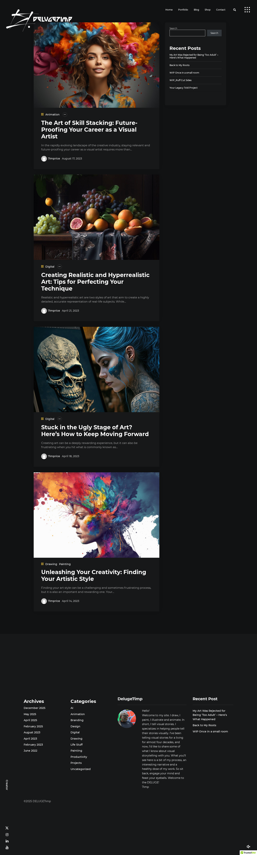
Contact (220, 9)
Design (75, 726)
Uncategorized (81, 769)
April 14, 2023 (70, 601)
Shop (208, 9)
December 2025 (34, 708)
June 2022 (30, 750)
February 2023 (33, 744)
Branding (77, 720)
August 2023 (32, 732)
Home (169, 9)
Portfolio (183, 9)
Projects (76, 763)
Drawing (51, 564)
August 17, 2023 (72, 158)
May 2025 (30, 714)
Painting (65, 564)
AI (72, 708)
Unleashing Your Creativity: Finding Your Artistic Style (93, 575)
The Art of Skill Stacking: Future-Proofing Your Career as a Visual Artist (89, 129)
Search (173, 28)
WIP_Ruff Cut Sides (181, 80)
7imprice (54, 158)
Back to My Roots (179, 65)
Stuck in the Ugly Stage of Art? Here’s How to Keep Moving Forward (95, 431)
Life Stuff (77, 744)
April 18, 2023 (70, 456)
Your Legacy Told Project (184, 87)
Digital (49, 266)
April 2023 (30, 738)
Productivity (79, 757)
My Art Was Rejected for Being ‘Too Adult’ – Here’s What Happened (194, 56)
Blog (196, 9)
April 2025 (30, 720)
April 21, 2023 (70, 310)
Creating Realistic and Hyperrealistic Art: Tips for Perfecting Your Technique (95, 282)
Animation (52, 114)
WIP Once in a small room (184, 72)
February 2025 (33, 726)
